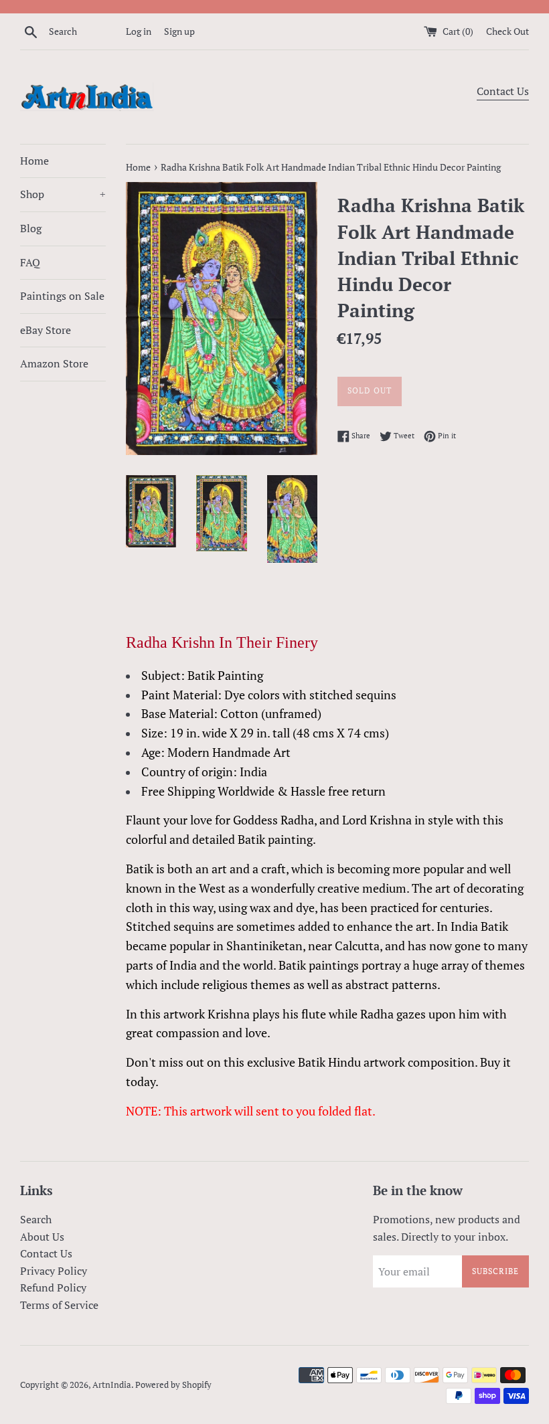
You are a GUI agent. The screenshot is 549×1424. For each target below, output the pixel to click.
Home (34, 160)
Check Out (507, 31)
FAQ (30, 262)
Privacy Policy (53, 1270)
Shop (63, 194)
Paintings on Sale (62, 295)
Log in (138, 31)
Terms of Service (59, 1305)
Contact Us (503, 91)
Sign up (179, 31)
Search (36, 1219)
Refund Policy (53, 1287)
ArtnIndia (111, 1385)
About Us (42, 1236)
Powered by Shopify (173, 1385)
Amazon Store (54, 363)
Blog (31, 228)
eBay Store (45, 330)
